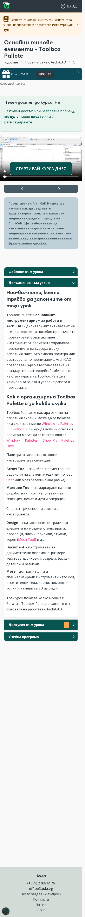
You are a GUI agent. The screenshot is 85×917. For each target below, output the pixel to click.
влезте (37, 116)
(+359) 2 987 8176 (41, 883)
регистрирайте (18, 122)
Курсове (11, 62)
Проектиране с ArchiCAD (45, 62)
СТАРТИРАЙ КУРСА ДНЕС (41, 168)
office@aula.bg (41, 888)
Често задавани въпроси (41, 894)
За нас (41, 904)
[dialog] (5, 911)
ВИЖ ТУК (45, 74)
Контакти (41, 899)
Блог (41, 910)
